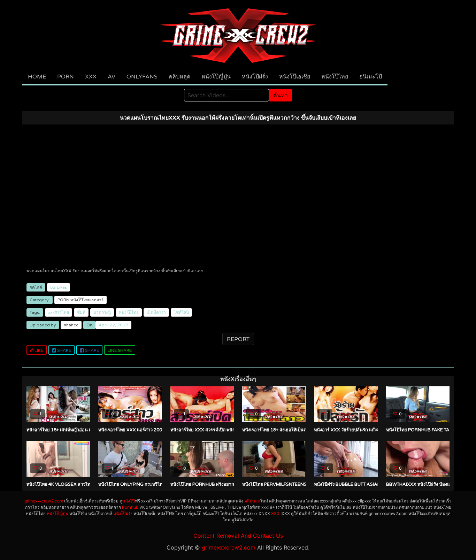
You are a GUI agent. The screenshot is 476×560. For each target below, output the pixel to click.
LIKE (38, 350)
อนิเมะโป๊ (370, 76)
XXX (91, 76)
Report (238, 339)
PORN (65, 76)
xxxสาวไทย (58, 312)
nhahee (71, 325)
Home (37, 76)
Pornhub (130, 507)
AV (111, 76)
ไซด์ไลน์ (181, 312)
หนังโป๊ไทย (334, 76)
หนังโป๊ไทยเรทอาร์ (86, 299)
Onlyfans (142, 76)
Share (63, 350)
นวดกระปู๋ (102, 312)
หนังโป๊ (128, 501)
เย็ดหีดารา (156, 312)
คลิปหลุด (179, 76)
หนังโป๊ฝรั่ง (255, 76)
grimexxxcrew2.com (43, 501)
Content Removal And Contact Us (238, 535)
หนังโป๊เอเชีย (294, 76)
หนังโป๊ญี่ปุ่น (216, 76)
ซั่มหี (81, 312)
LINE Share (120, 350)
